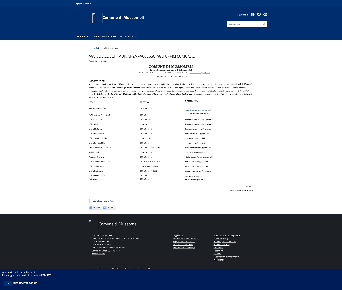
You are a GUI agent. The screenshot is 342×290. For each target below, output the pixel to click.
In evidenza (103, 200)
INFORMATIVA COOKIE (25, 283)
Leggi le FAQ (178, 235)
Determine (218, 250)
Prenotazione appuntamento (186, 238)
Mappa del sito (98, 253)
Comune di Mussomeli (123, 17)
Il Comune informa (104, 36)
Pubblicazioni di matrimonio (226, 256)
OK (8, 283)
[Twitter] (259, 14)
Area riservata (127, 36)
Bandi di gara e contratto (225, 241)
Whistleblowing (221, 238)
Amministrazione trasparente (227, 235)
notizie (111, 200)
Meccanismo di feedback (184, 247)
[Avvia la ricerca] (264, 24)
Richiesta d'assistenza (183, 244)
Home (96, 48)
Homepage (82, 36)
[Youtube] (265, 14)
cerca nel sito (234, 24)
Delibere (217, 253)
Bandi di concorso (222, 244)
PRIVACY (46, 275)
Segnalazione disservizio (184, 241)
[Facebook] (252, 14)
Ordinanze (218, 247)
